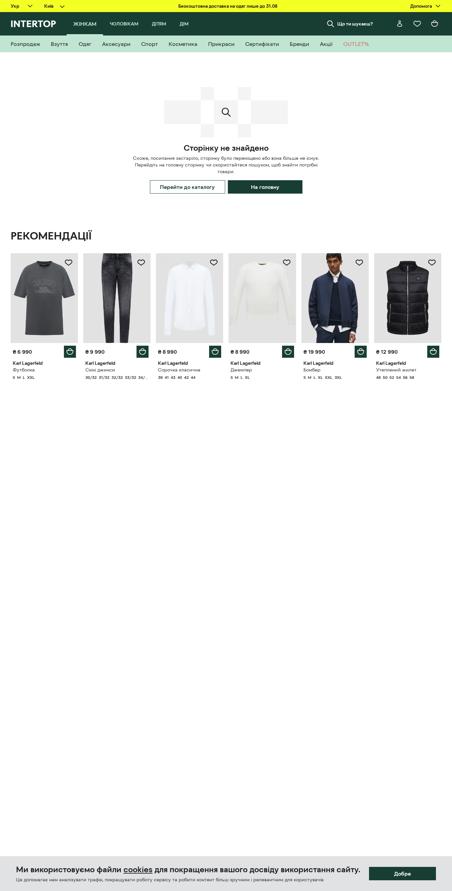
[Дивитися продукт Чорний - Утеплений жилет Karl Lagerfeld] (407, 298)
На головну (265, 187)
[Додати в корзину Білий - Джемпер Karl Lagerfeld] (288, 352)
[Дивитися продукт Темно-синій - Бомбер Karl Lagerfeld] (335, 298)
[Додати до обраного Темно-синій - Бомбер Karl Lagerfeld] (359, 262)
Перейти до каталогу (187, 187)
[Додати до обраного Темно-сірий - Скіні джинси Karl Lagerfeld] (141, 262)
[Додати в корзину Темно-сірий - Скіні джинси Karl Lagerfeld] (143, 352)
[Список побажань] (417, 23)
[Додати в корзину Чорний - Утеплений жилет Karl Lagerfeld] (433, 352)
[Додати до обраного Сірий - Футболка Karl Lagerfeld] (68, 262)
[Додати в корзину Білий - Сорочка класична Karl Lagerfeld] (215, 352)
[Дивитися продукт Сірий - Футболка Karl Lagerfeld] (44, 298)
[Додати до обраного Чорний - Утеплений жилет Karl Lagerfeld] (432, 262)
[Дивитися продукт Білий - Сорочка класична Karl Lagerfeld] (189, 298)
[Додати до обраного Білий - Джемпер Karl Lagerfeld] (286, 262)
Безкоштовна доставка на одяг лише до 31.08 (227, 6)
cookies (138, 870)
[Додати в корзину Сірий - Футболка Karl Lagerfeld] (70, 352)
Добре (402, 873)
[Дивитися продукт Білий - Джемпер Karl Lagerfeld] (262, 298)
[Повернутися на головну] (33, 23)
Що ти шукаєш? (355, 23)
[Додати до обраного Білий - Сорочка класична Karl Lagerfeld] (213, 262)
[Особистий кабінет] (399, 23)
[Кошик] (434, 23)
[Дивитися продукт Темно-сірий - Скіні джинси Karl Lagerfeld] (117, 298)
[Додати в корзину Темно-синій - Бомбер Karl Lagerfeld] (361, 352)
